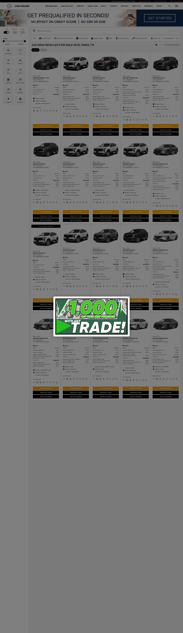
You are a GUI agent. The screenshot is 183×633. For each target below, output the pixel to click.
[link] (128, 298)
